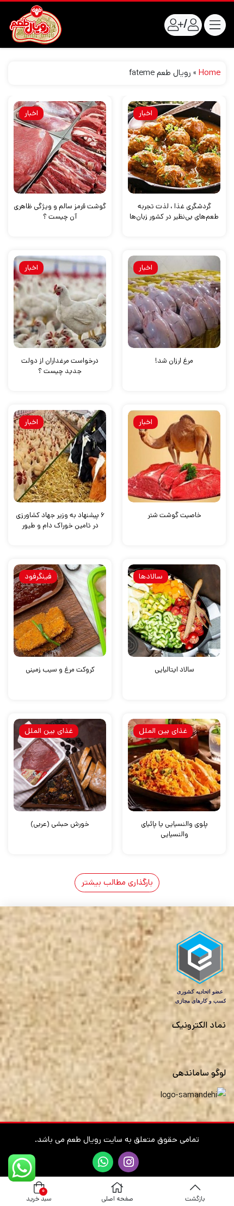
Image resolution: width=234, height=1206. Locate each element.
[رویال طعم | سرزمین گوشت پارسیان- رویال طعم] (35, 24)
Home (209, 72)
